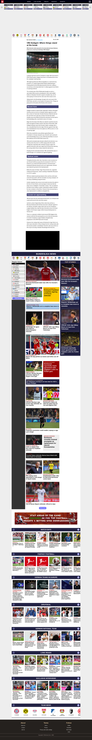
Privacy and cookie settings (46, 729)
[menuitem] (13, 1)
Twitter (68, 725)
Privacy (46, 727)
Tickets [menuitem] (62, 1)
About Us (23, 725)
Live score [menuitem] (37, 1)
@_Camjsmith (39, 39)
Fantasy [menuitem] (54, 1)
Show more (42, 508)
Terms (46, 725)
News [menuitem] (29, 1)
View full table (18, 298)
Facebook (69, 727)
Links (69, 731)
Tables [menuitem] (46, 1)
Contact (23, 727)
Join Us (23, 729)
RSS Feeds (68, 729)
